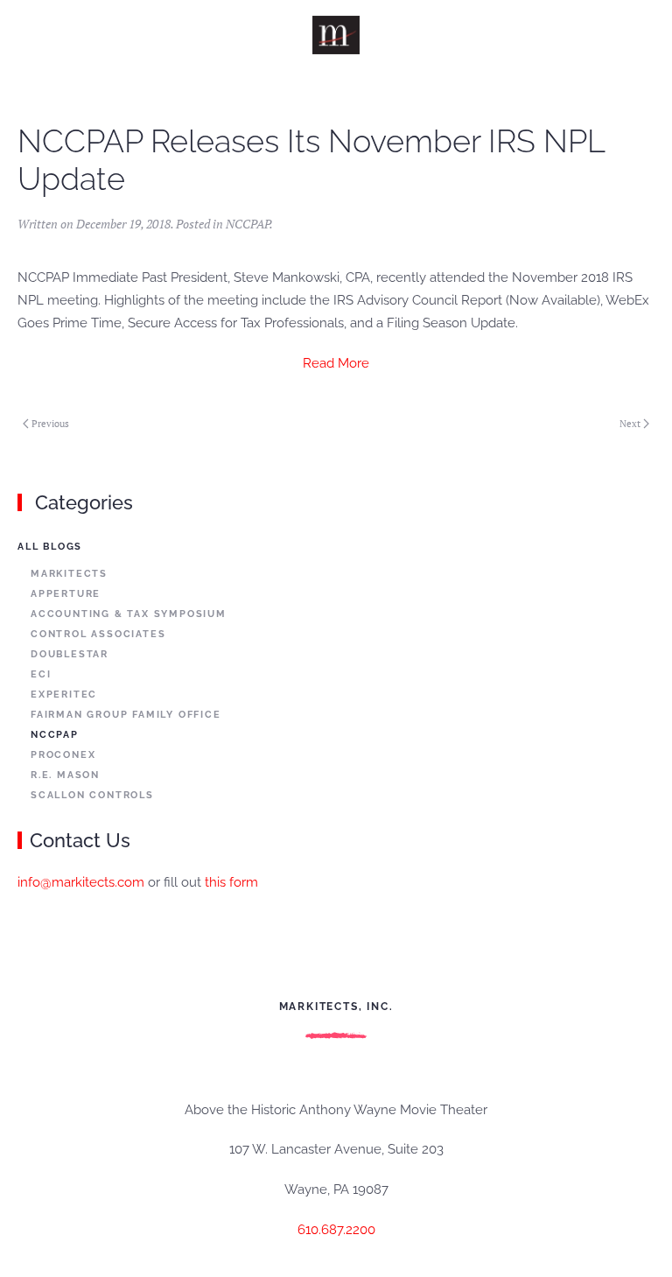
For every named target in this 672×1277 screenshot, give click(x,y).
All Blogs (50, 546)
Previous (50, 423)
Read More (336, 363)
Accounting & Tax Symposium (129, 614)
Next (630, 423)
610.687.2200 (336, 1230)
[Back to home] (336, 35)
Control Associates (98, 634)
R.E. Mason (65, 775)
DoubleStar (69, 654)
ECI (41, 674)
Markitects (69, 573)
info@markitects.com (81, 882)
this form (231, 882)
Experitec (64, 694)
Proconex (63, 755)
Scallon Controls (92, 795)
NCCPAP (248, 223)
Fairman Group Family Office (126, 714)
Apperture (66, 594)
